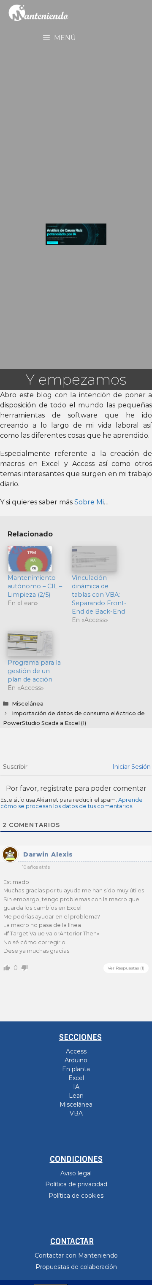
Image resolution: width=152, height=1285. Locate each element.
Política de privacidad (76, 1184)
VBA (76, 1113)
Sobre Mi (89, 502)
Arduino (76, 1060)
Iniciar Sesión (131, 766)
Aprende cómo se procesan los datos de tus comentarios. (71, 803)
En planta (76, 1069)
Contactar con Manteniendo (76, 1255)
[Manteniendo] (36, 12)
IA (76, 1087)
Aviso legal (76, 1173)
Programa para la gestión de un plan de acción (34, 671)
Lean (76, 1095)
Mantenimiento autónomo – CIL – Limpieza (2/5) (35, 586)
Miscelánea (27, 703)
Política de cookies (76, 1195)
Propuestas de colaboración (76, 1267)
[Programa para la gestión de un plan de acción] (35, 643)
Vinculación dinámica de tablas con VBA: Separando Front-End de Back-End (99, 594)
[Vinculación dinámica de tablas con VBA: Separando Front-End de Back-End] (100, 558)
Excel (76, 1078)
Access (76, 1051)
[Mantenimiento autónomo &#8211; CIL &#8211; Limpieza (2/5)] (35, 558)
